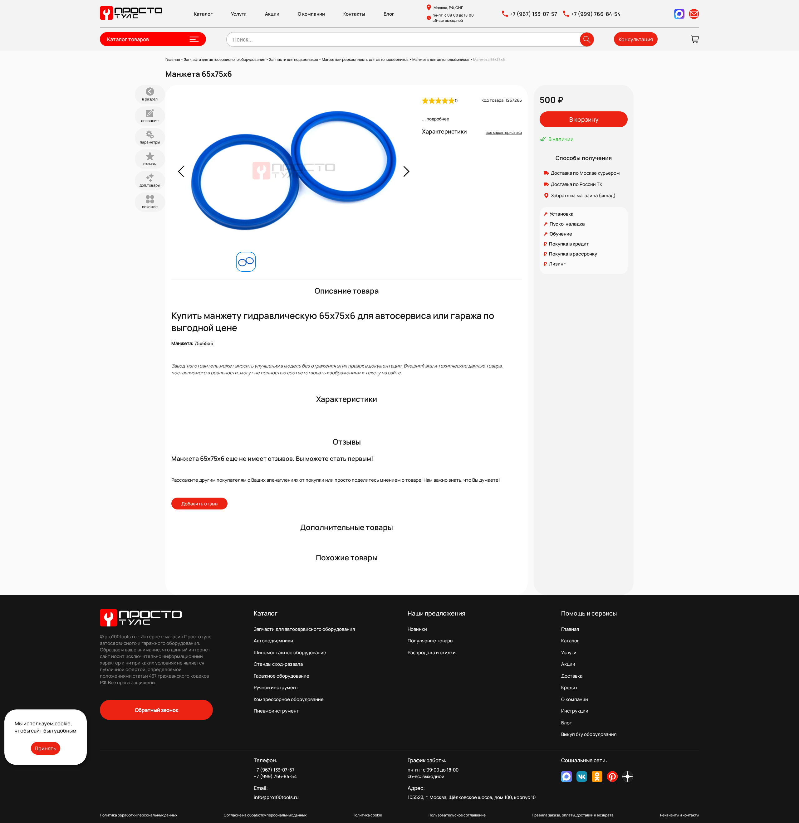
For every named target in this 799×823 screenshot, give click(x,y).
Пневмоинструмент (276, 711)
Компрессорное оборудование (289, 699)
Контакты (354, 14)
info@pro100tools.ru (276, 797)
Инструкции (574, 711)
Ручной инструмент (276, 687)
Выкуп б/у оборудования (588, 734)
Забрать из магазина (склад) (583, 195)
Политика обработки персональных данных (138, 815)
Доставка (571, 676)
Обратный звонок (156, 709)
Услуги (239, 14)
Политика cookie (367, 815)
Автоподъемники (273, 640)
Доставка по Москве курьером (585, 173)
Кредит (569, 687)
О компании (311, 14)
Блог (389, 14)
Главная (570, 629)
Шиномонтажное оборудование (290, 652)
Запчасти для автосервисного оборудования (304, 629)
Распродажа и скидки (432, 652)
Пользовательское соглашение (457, 815)
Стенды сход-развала (278, 664)
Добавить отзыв (199, 503)
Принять (45, 748)
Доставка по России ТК (576, 184)
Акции (272, 14)
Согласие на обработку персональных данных (265, 815)
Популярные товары (430, 640)
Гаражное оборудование (281, 676)
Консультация (636, 39)
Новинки (417, 629)
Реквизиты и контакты (679, 815)
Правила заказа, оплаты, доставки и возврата (573, 815)
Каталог (203, 14)
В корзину (583, 119)
